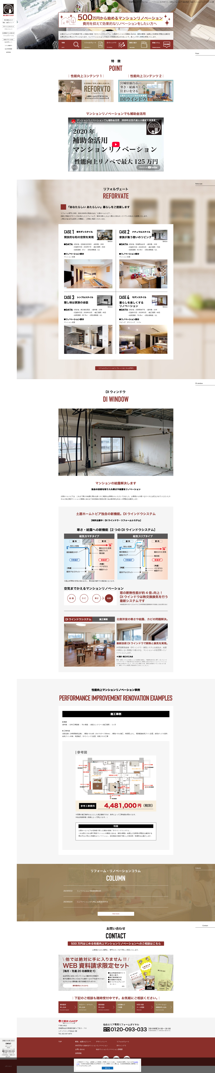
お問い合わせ (80, 1049)
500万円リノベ (8, 42)
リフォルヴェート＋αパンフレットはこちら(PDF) (115, 368)
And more (115, 914)
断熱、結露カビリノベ (8, 22)
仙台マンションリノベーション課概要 (109, 1049)
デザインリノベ (8, 29)
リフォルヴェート (123, 1041)
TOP (60, 1041)
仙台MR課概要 (8, 48)
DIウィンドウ (121, 1045)
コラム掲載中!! (8, 45)
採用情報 (8, 52)
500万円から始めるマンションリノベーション (91, 1045)
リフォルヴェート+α (8, 35)
